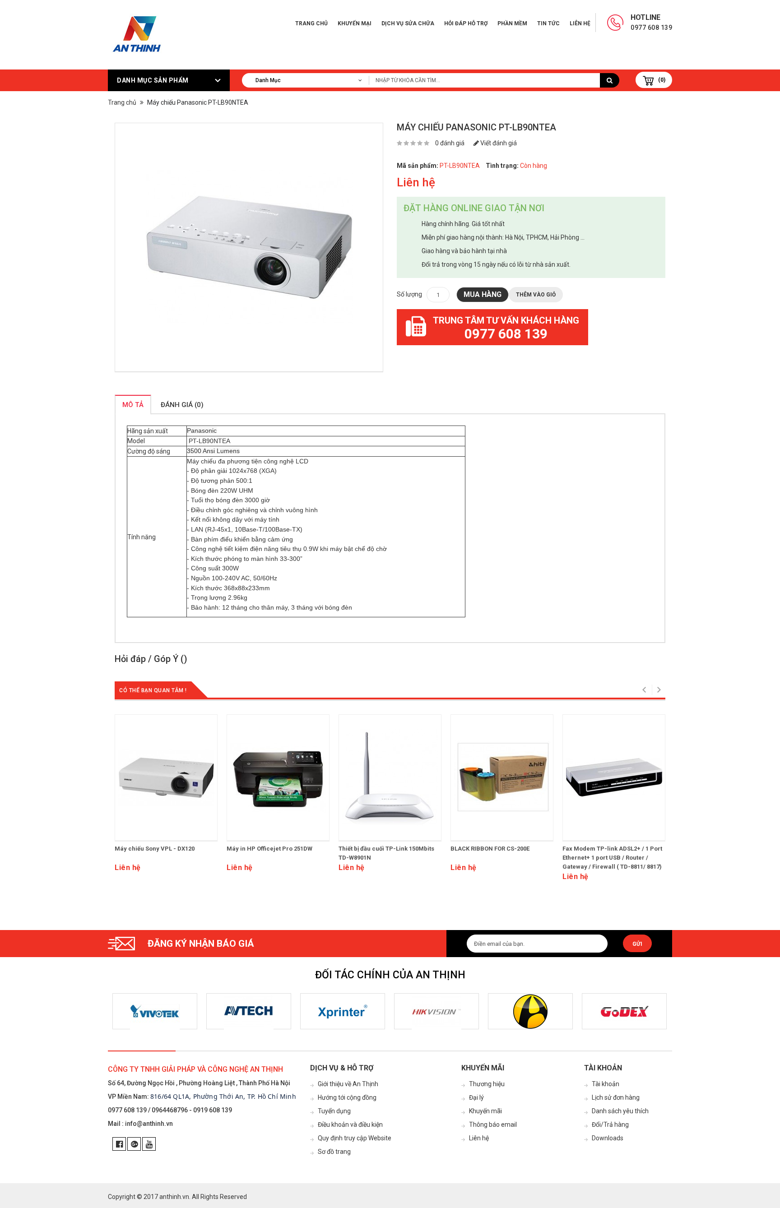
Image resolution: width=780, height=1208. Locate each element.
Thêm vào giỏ (536, 295)
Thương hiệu (487, 1084)
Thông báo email (493, 1124)
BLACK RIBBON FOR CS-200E (489, 848)
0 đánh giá (449, 143)
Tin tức (548, 23)
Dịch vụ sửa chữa (407, 23)
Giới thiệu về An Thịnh (348, 1084)
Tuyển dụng (334, 1111)
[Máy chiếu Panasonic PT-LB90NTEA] (249, 247)
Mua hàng (482, 294)
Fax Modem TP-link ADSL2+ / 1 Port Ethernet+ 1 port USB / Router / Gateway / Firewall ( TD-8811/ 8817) (612, 857)
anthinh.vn (174, 1196)
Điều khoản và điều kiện (350, 1124)
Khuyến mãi (485, 1111)
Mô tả (133, 405)
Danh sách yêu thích (620, 1111)
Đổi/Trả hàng (610, 1124)
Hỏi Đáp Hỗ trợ (466, 23)
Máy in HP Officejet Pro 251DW (269, 848)
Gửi (637, 944)
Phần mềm (512, 23)
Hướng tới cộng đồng (347, 1097)
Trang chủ (311, 23)
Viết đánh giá (498, 143)
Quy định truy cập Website (354, 1138)
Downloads (607, 1138)
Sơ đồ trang (334, 1151)
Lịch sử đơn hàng (616, 1097)
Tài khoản (605, 1084)
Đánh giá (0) (182, 405)
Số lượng (409, 294)
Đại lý (476, 1097)
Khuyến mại (354, 23)
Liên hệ (580, 23)
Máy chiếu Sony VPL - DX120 (155, 848)
